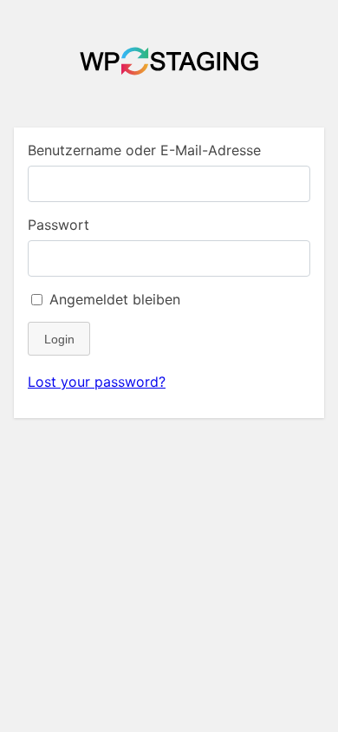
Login (59, 339)
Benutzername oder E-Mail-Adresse (144, 150)
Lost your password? (97, 381)
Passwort (58, 224)
